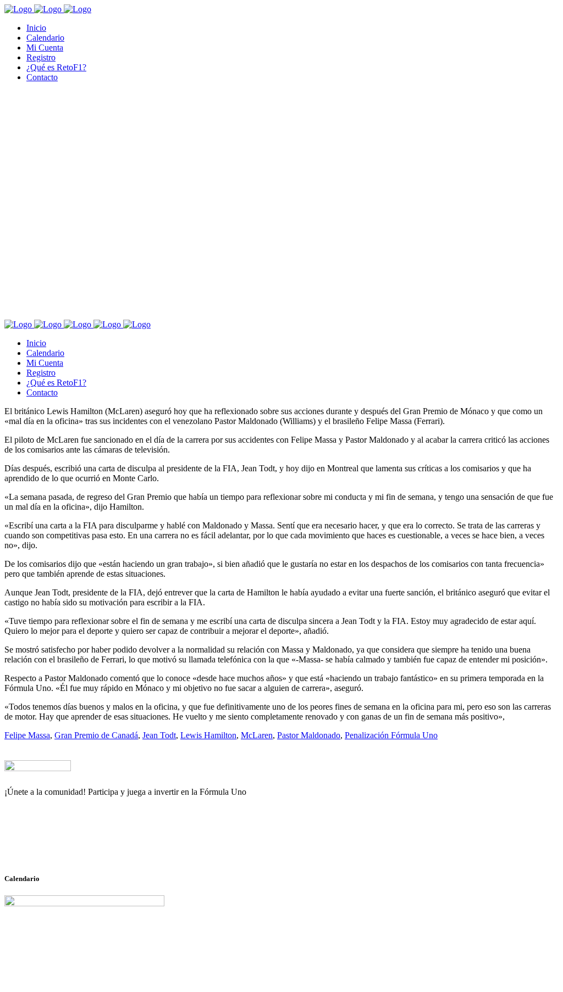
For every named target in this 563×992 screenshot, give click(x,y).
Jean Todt (159, 735)
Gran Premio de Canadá (96, 735)
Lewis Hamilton (208, 735)
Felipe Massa (27, 735)
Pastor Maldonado (308, 735)
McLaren (257, 735)
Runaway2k (57, 845)
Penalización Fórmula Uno (391, 735)
